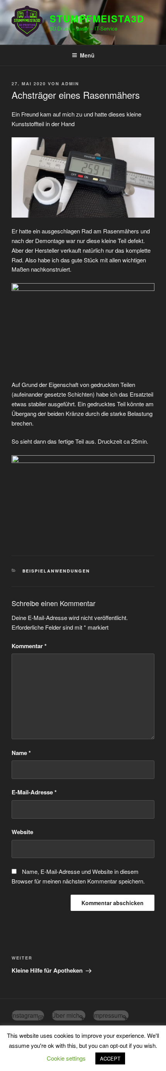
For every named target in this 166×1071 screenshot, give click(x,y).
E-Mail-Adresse (34, 792)
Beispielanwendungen (56, 571)
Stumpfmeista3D (97, 18)
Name (21, 752)
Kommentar (29, 646)
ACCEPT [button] (110, 1058)
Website (22, 832)
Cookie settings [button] (66, 1058)
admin (70, 83)
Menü (87, 55)
